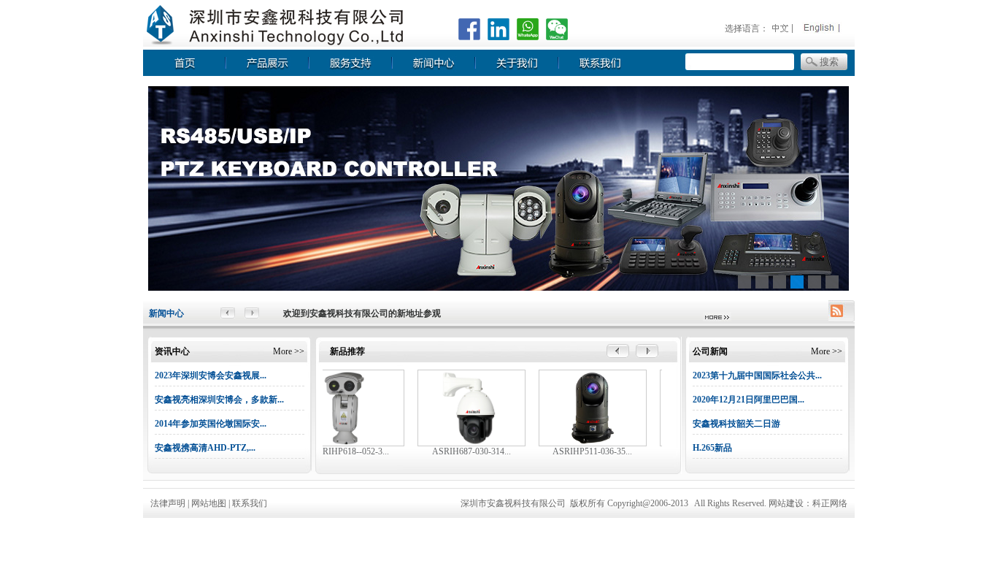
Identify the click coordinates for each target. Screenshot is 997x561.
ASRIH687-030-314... (471, 451)
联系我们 (249, 503)
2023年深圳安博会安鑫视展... (210, 375)
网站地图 (209, 503)
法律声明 (167, 503)
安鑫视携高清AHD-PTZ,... (205, 448)
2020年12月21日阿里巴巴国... (748, 399)
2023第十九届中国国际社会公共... (757, 375)
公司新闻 (710, 351)
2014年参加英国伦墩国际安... (210, 424)
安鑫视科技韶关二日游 (736, 424)
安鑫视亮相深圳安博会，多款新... (219, 399)
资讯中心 (172, 351)
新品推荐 (347, 351)
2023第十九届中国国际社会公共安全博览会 (366, 313)
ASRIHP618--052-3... (350, 451)
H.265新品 (712, 448)
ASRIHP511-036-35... (592, 451)
